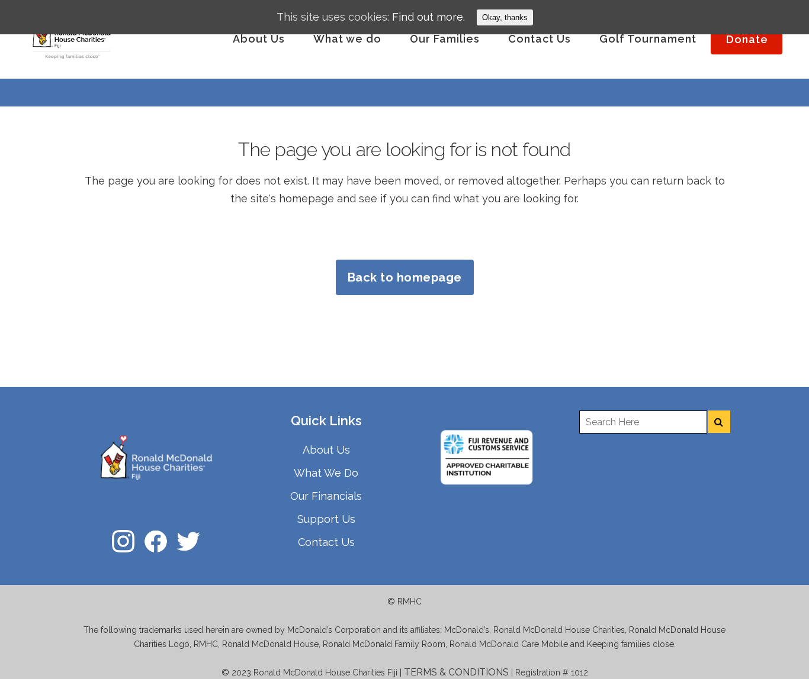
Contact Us (326, 542)
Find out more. (428, 17)
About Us (326, 450)
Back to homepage (405, 277)
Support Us (326, 519)
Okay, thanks (505, 17)
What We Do (326, 473)
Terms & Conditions (456, 672)
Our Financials (326, 496)
